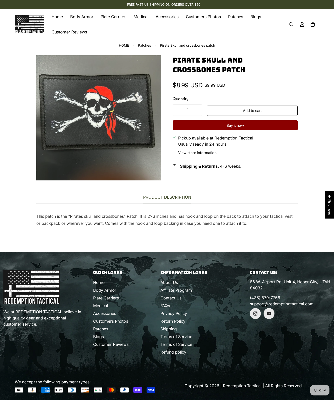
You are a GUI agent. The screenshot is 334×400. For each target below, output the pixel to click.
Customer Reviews (69, 32)
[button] (312, 24)
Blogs (255, 16)
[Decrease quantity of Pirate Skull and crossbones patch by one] (178, 110)
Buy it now (235, 125)
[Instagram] (255, 313)
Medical (141, 16)
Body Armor (81, 16)
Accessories (167, 16)
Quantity (181, 98)
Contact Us (171, 298)
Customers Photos (203, 16)
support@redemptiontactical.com (282, 303)
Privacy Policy (173, 313)
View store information (197, 152)
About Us (169, 282)
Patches (235, 16)
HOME (124, 45)
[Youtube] (269, 313)
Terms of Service (176, 336)
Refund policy (173, 352)
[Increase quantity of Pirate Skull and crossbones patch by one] (197, 110)
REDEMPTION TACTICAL (38, 311)
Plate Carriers (113, 16)
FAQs (165, 305)
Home (57, 16)
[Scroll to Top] (325, 375)
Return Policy (172, 321)
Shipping (168, 329)
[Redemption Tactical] (29, 24)
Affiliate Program (176, 290)
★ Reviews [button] (329, 205)
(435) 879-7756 (265, 297)
